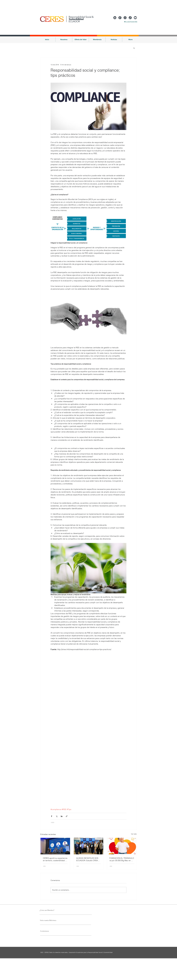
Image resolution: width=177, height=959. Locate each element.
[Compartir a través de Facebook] (52, 816)
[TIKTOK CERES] (130, 17)
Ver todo (134, 834)
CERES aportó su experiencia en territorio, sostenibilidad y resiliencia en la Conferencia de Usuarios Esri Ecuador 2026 (55, 859)
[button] (64, 39)
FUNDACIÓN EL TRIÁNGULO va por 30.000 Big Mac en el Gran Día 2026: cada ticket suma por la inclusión (121, 859)
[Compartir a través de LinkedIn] (62, 816)
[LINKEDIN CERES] (114, 17)
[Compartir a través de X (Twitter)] (57, 816)
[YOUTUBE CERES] (135, 17)
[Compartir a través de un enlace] (67, 816)
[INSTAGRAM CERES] (125, 17)
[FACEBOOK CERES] (119, 17)
